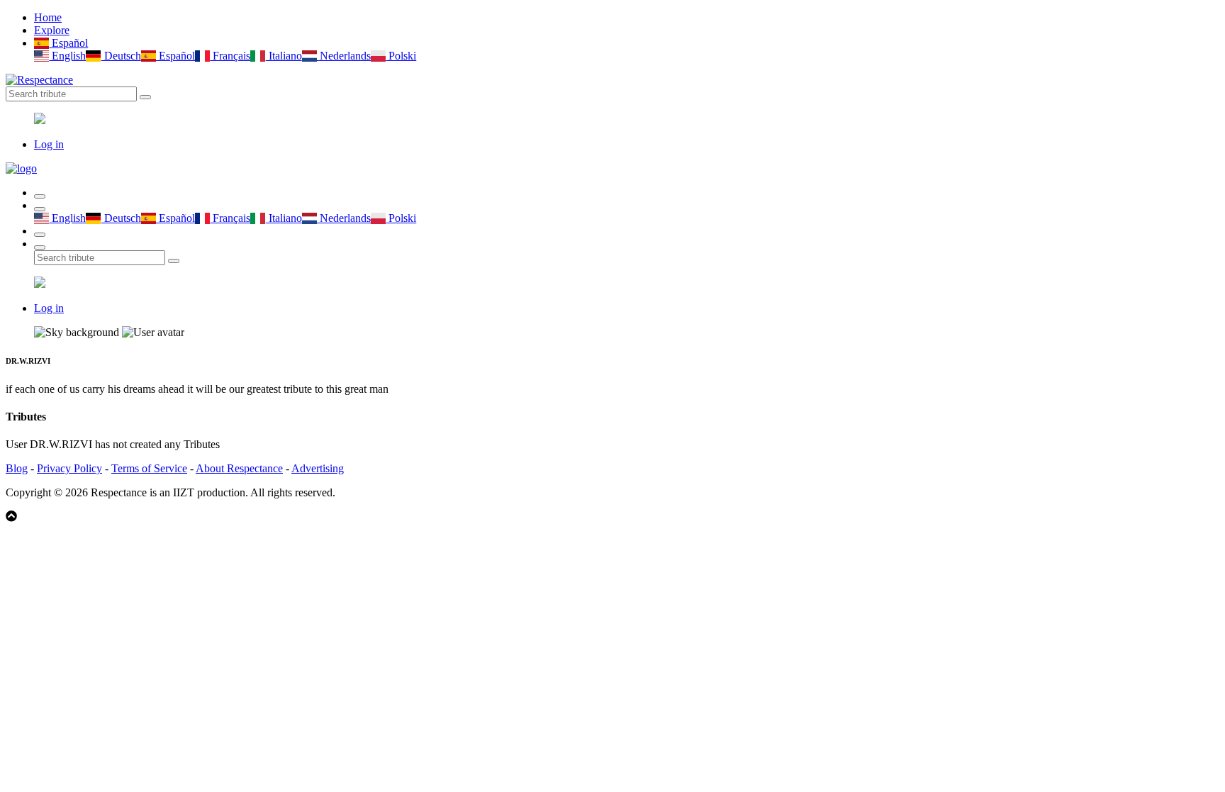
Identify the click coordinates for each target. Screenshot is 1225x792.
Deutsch (120, 56)
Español (68, 43)
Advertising (317, 468)
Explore (51, 30)
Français (230, 56)
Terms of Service (149, 468)
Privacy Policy (69, 468)
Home (48, 17)
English (67, 56)
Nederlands (344, 56)
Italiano (283, 56)
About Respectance (239, 468)
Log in (49, 144)
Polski (401, 56)
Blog (17, 468)
